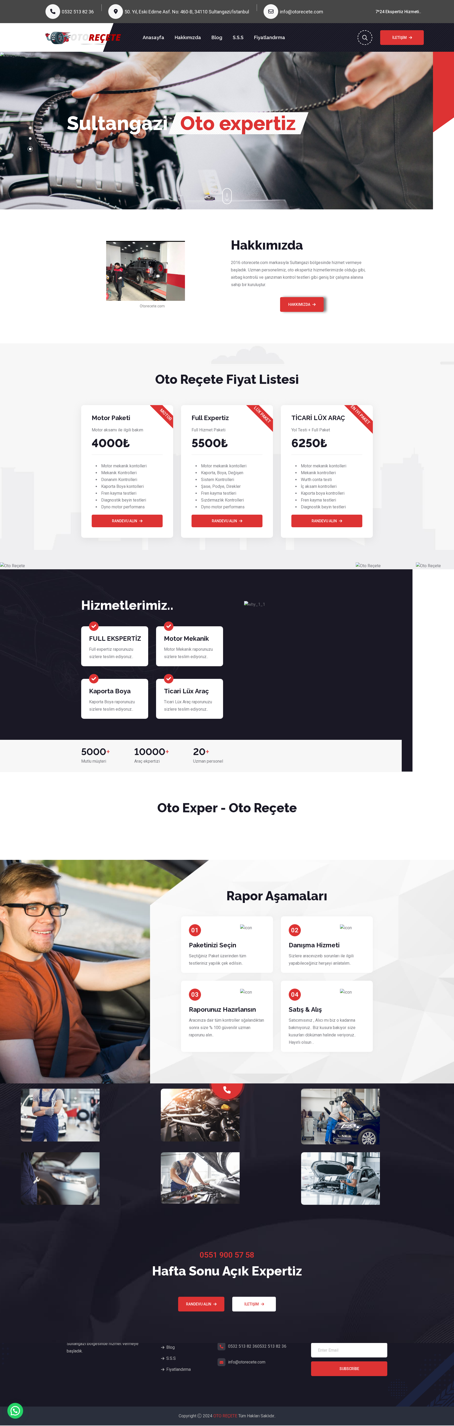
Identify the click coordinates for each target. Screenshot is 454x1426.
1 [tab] (30, 132)
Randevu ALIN (224, 529)
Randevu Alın (124, 529)
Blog (216, 37)
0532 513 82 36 (78, 11)
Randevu (67, 149)
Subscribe (349, 1377)
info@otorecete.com (301, 11)
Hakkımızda (188, 37)
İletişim (399, 37)
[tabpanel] (216, 134)
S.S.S (238, 37)
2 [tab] (30, 142)
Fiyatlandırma (269, 37)
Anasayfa (153, 37)
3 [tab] (30, 153)
